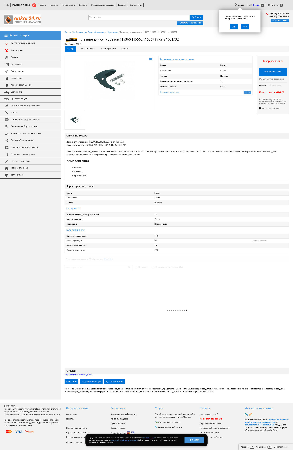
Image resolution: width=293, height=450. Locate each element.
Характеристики (108, 49)
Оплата (43, 5)
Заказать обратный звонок (170, 427)
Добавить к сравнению (273, 79)
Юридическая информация (102, 5)
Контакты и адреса (119, 419)
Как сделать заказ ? (209, 414)
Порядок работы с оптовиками (214, 428)
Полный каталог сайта (76, 428)
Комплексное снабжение (211, 437)
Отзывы (124, 49)
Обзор (70, 49)
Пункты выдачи (68, 5)
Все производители (75, 437)
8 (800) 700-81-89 (279, 16)
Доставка (83, 5)
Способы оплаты (119, 433)
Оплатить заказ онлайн (190, 23)
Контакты (54, 5)
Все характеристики (169, 92)
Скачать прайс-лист (75, 442)
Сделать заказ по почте (169, 422)
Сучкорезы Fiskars (114, 381)
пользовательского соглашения (259, 425)
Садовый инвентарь (91, 381)
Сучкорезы (71, 381)
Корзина (258, 5)
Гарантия (122, 5)
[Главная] (7, 5)
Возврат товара (118, 428)
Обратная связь (279, 20)
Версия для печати (270, 108)
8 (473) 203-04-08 (279, 14)
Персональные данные (210, 423)
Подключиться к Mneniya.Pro (78, 375)
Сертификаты (136, 5)
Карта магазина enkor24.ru (78, 433)
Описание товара (87, 49)
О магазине (71, 414)
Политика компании (209, 433)
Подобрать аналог (273, 72)
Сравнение (261, 447)
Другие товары (260, 241)
